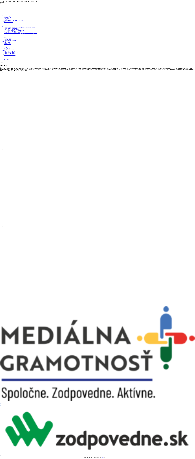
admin (8, 67)
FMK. (103, 457)
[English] (3, 60)
